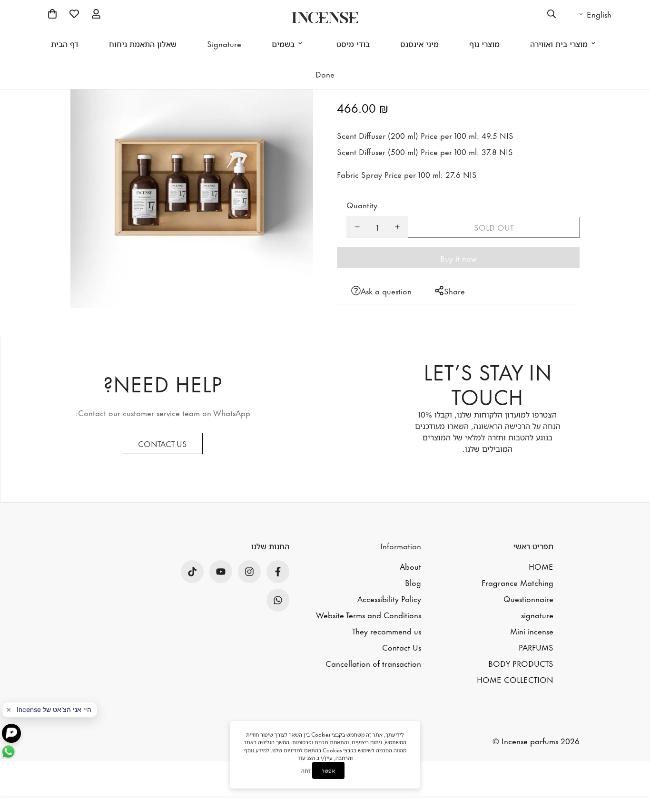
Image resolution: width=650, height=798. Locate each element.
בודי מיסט (353, 43)
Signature (224, 43)
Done (325, 74)
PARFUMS (536, 647)
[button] (52, 14)
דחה (306, 771)
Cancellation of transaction (373, 663)
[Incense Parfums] (325, 17)
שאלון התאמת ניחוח (143, 43)
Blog (413, 582)
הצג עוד (306, 757)
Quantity (361, 204)
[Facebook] (277, 571)
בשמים (283, 43)
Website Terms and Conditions (368, 614)
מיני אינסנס (419, 43)
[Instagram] (249, 571)
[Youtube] (220, 571)
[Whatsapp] (277, 600)
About (410, 566)
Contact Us (401, 647)
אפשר (328, 770)
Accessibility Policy (389, 598)
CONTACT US (162, 443)
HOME (541, 566)
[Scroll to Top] (631, 739)
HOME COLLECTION (515, 679)
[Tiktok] (192, 571)
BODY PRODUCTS (520, 663)
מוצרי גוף (484, 43)
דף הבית (65, 43)
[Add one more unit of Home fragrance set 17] (397, 226)
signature (537, 614)
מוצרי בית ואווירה (559, 43)
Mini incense (531, 630)
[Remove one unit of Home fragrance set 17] (357, 226)
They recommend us (386, 630)
